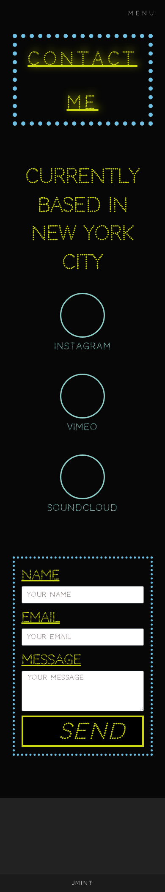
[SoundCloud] (82, 476)
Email (41, 617)
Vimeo (82, 427)
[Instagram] (82, 315)
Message (51, 659)
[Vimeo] (82, 396)
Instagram (82, 346)
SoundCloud (82, 508)
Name (41, 574)
